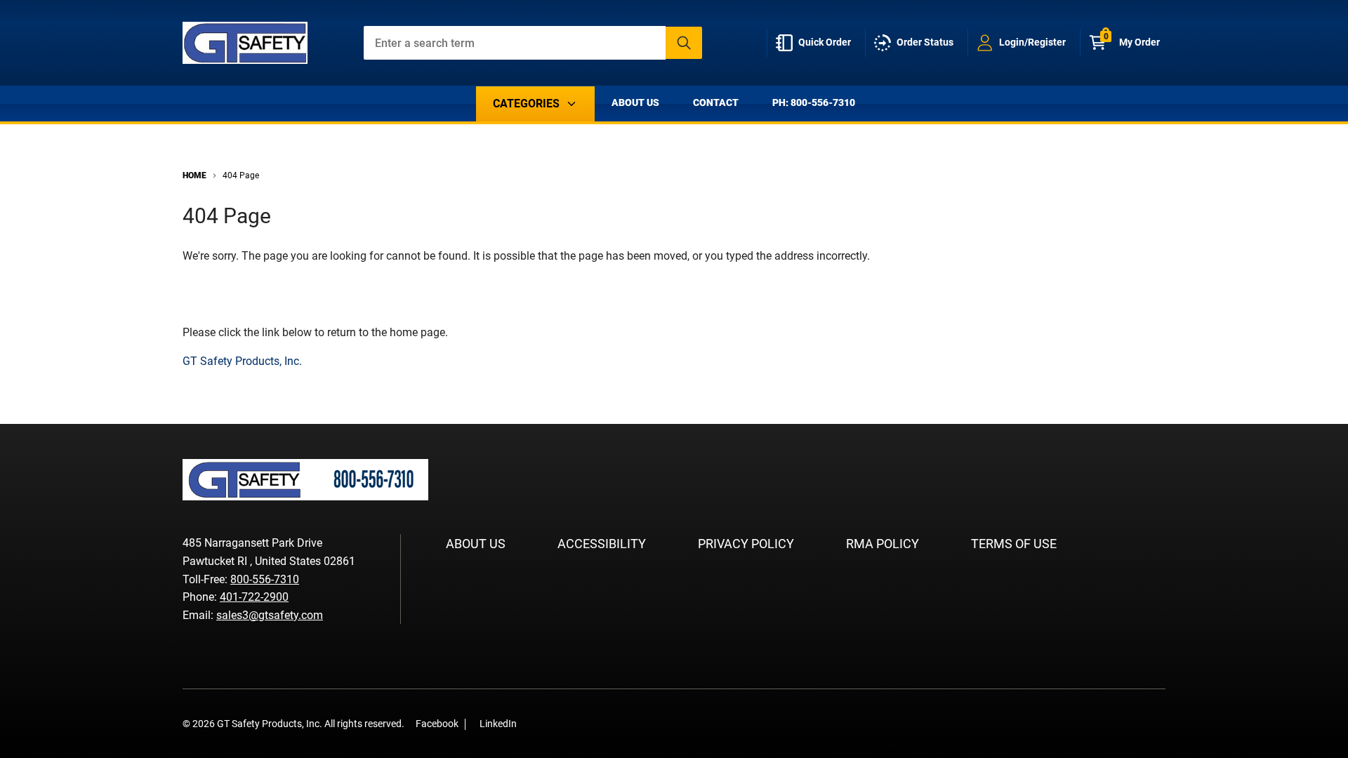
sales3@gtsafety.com (269, 615)
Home (194, 175)
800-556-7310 (264, 579)
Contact (716, 102)
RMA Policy (882, 543)
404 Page (241, 175)
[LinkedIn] (556, 723)
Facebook (437, 723)
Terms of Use (1014, 543)
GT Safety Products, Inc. (242, 361)
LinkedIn (498, 723)
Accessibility (601, 543)
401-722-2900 (254, 597)
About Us (635, 102)
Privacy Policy (746, 543)
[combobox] (533, 43)
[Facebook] (535, 723)
